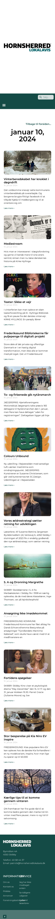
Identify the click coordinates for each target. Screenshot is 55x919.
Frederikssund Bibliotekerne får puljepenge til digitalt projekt (26, 335)
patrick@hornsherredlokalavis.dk (27, 863)
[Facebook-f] (4, 916)
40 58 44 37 (18, 860)
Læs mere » (9, 208)
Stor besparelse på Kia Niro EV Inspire (25, 737)
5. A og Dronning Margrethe (23, 582)
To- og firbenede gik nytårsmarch (27, 394)
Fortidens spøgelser (18, 678)
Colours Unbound (16, 456)
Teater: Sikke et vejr (17, 302)
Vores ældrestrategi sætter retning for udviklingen (23, 522)
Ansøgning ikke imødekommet (26, 613)
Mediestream (13, 243)
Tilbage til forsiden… (38, 124)
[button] (3, 105)
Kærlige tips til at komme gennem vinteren (22, 799)
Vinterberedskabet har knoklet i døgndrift (26, 180)
